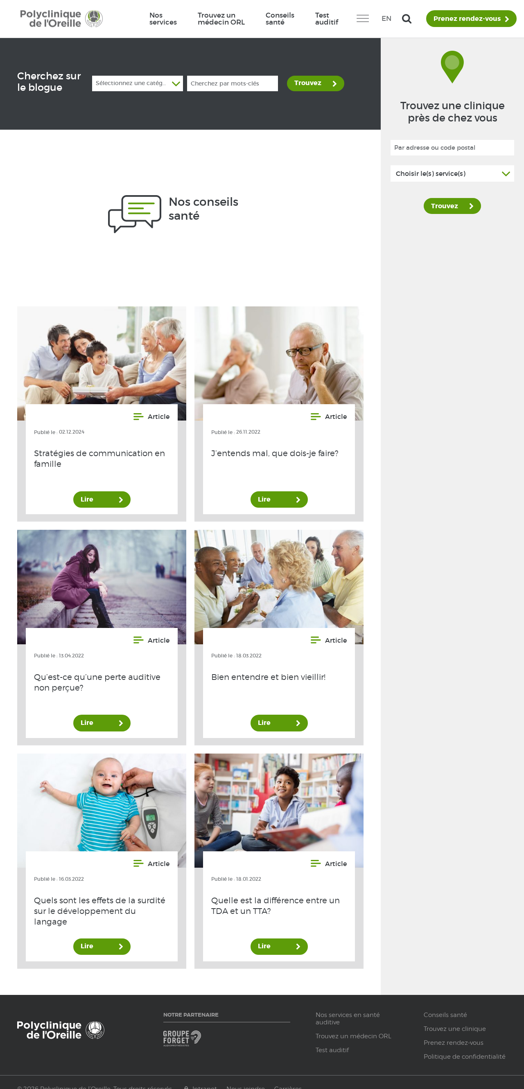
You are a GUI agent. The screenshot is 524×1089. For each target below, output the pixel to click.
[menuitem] (163, 19)
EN (386, 18)
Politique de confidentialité (465, 1056)
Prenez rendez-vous (467, 19)
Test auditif (326, 19)
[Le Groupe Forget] (193, 1042)
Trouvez (307, 83)
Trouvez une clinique (455, 1029)
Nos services (163, 19)
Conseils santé (280, 19)
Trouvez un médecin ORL (221, 19)
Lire (87, 499)
